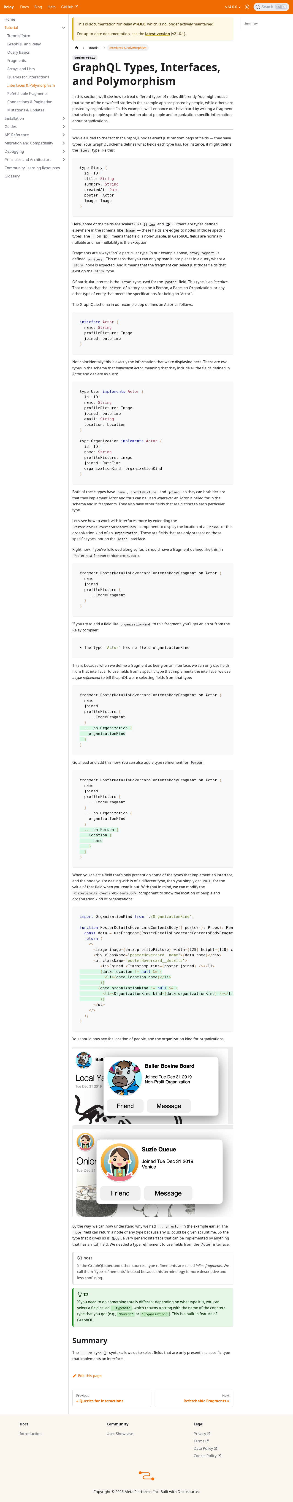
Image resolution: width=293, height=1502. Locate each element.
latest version (157, 33)
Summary (251, 23)
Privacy (200, 1433)
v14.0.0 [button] (231, 6)
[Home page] (76, 47)
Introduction (31, 1433)
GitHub (67, 6)
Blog (38, 6)
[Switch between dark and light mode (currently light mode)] (247, 7)
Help (52, 6)
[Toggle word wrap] (219, 912)
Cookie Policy (205, 1455)
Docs (24, 6)
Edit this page (90, 1375)
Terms (199, 1441)
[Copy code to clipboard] (227, 163)
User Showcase (120, 1433)
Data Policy (203, 1448)
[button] (35, 27)
